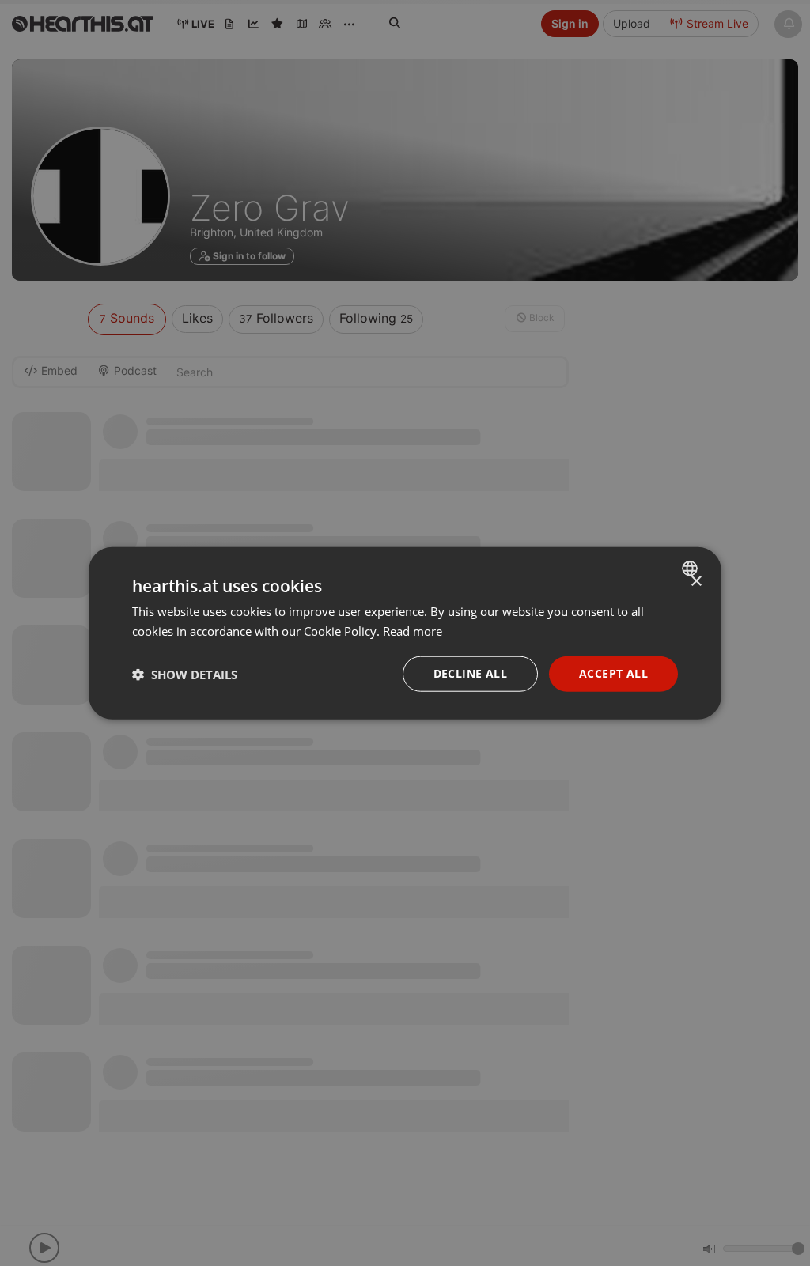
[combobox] (692, 568)
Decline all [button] (470, 673)
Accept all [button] (613, 673)
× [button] (696, 581)
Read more (412, 630)
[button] (184, 673)
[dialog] (405, 633)
